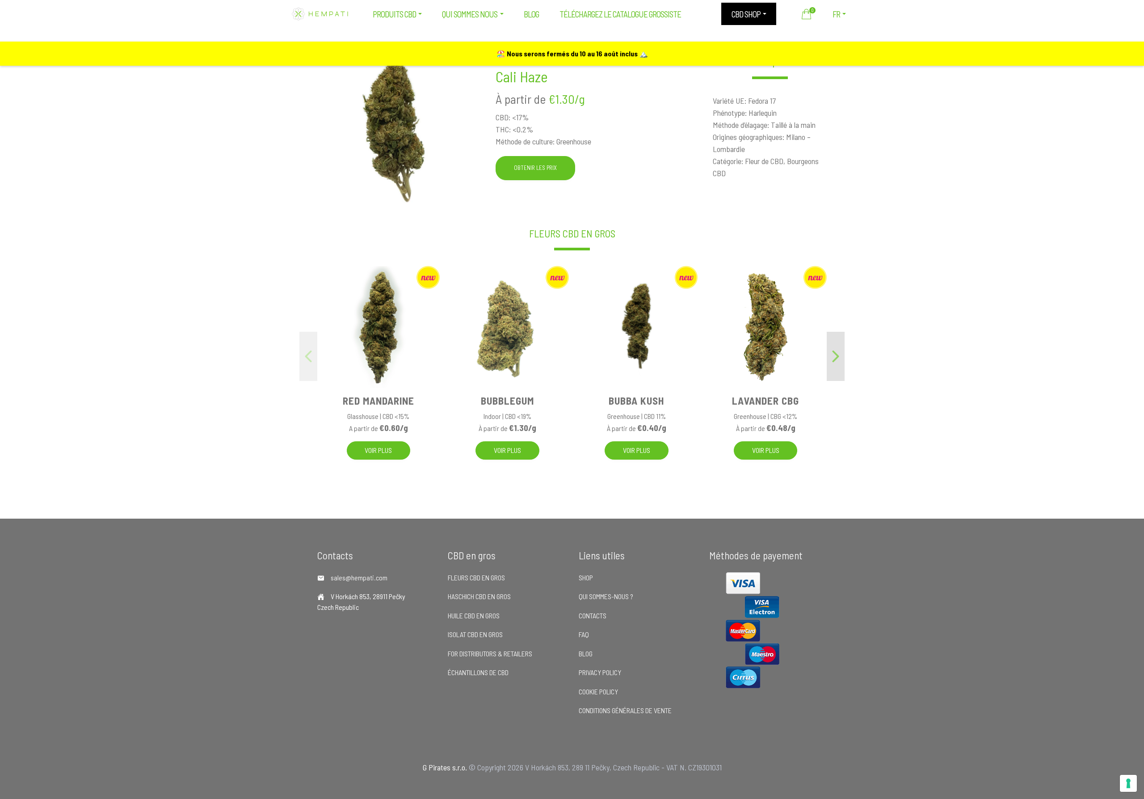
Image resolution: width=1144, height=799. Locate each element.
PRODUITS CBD (394, 14)
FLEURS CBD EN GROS (572, 234)
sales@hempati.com (359, 577)
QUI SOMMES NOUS (469, 14)
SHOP (586, 577)
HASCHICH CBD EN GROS (479, 596)
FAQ (584, 634)
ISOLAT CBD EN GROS (475, 634)
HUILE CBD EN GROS (474, 615)
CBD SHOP (746, 14)
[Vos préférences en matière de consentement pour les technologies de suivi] (1128, 783)
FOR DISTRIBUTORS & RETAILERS (490, 653)
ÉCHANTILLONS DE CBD (478, 672)
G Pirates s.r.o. (445, 767)
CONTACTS (592, 615)
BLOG (531, 14)
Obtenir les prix (535, 167)
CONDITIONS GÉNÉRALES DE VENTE (625, 710)
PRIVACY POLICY (600, 672)
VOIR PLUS (378, 450)
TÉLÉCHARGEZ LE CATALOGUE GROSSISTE (620, 14)
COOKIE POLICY (598, 691)
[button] (836, 356)
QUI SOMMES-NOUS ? (606, 596)
